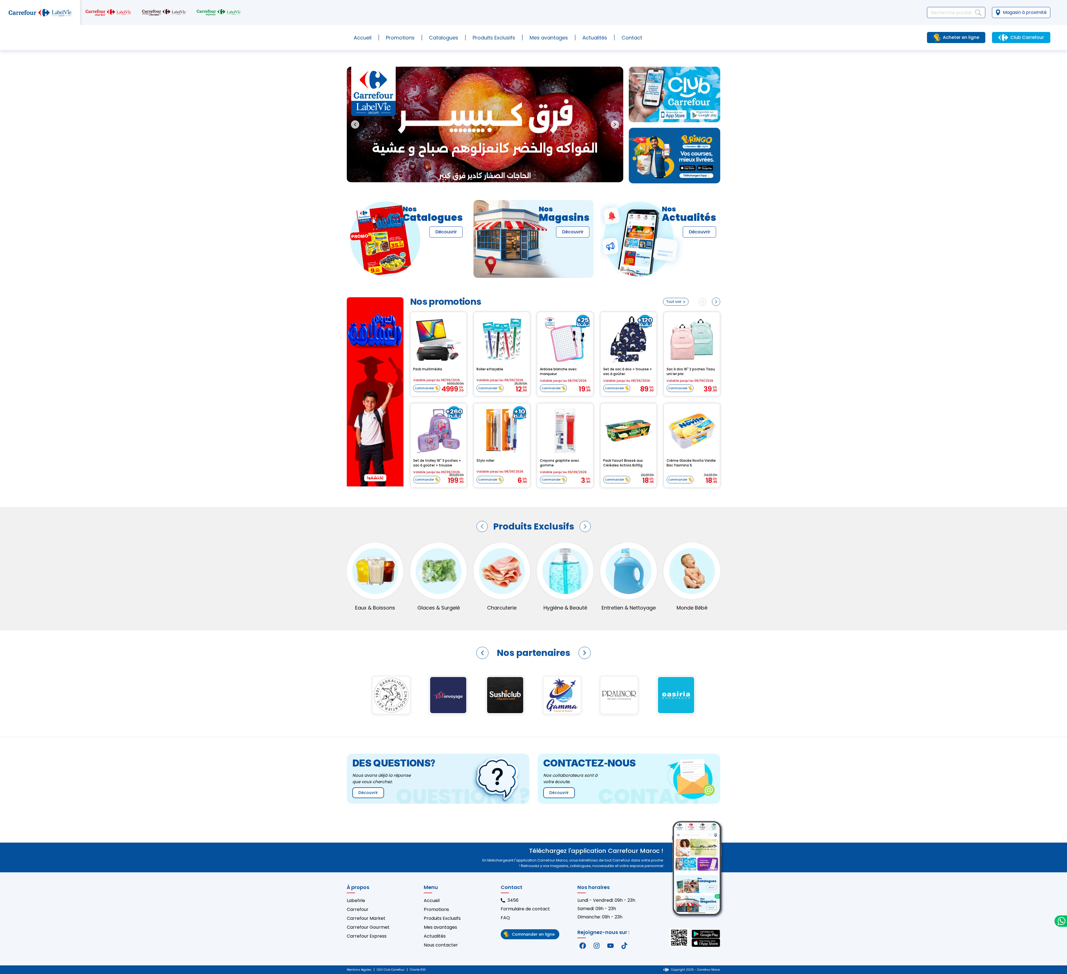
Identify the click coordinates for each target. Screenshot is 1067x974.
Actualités (594, 37)
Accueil (363, 37)
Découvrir (446, 232)
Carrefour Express (367, 936)
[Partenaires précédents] (482, 653)
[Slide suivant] (615, 124)
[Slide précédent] (355, 124)
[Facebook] (582, 945)
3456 (512, 900)
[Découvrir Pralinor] (505, 695)
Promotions (400, 37)
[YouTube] (610, 945)
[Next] (716, 302)
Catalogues (443, 37)
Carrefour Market (366, 918)
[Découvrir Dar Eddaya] (619, 695)
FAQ (505, 918)
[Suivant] (585, 526)
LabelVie (356, 900)
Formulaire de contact (525, 909)
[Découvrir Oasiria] (562, 695)
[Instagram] (596, 945)
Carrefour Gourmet (368, 927)
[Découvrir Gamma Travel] (448, 695)
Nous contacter (441, 945)
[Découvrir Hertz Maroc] (676, 695)
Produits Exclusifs (442, 918)
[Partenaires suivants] (585, 653)
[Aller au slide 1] (480, 175)
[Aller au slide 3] (489, 175)
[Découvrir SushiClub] (391, 695)
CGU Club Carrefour (391, 970)
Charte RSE (418, 970)
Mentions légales (359, 970)
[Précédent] (482, 526)
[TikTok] (624, 945)
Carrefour (357, 909)
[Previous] (702, 302)
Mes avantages (549, 37)
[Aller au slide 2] (484, 175)
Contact (632, 37)
